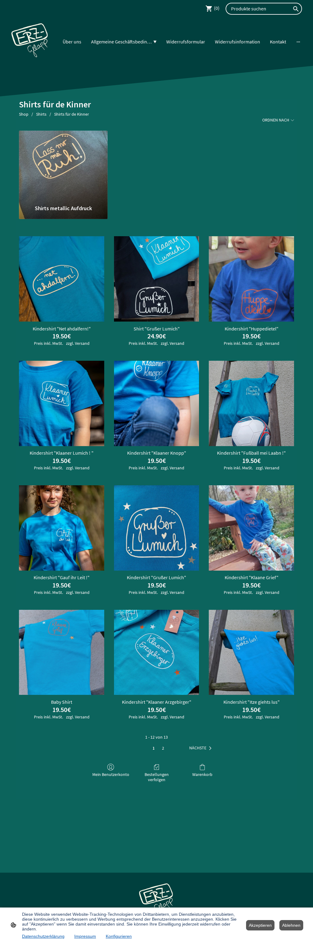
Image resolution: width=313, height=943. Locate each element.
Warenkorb (202, 774)
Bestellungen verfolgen (157, 777)
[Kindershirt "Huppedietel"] (251, 279)
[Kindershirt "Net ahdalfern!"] (61, 279)
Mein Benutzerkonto (110, 774)
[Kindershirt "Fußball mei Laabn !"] (251, 403)
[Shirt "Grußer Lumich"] (156, 279)
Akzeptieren (260, 925)
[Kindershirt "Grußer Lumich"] (156, 528)
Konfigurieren (119, 936)
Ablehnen (291, 925)
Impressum (85, 936)
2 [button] (163, 748)
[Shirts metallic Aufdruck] (63, 165)
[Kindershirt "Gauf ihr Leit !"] (61, 528)
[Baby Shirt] (61, 652)
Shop (23, 114)
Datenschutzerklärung (43, 936)
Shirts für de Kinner (71, 114)
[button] (201, 748)
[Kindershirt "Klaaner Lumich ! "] (61, 403)
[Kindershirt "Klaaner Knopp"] (156, 403)
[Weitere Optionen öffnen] (298, 41)
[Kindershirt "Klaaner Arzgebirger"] (156, 652)
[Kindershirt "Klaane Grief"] (251, 528)
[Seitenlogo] (30, 42)
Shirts (41, 114)
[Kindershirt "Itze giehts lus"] (251, 652)
